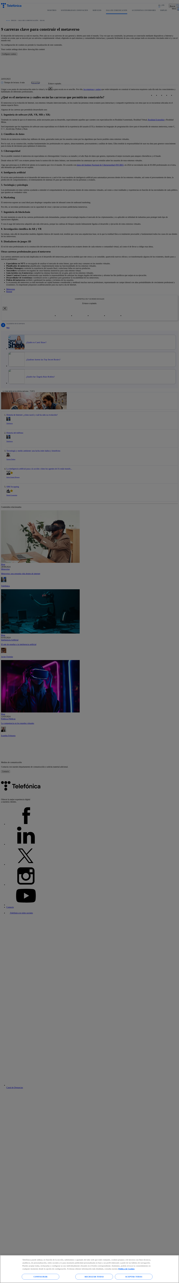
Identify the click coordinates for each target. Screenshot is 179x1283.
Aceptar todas (133, 1277)
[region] (89, 1269)
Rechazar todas (94, 1277)
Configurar (41, 1277)
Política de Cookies (126, 1269)
